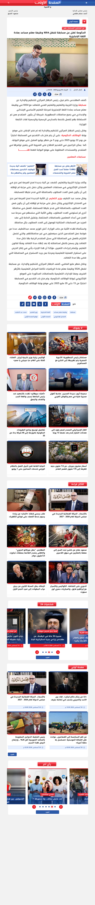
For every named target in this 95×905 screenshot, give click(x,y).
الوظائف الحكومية (71, 135)
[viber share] (35, 94)
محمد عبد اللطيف (21, 312)
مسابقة (82, 105)
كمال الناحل (78, 89)
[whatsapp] (30, 297)
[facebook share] (49, 94)
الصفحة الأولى (45, 316)
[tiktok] (22, 304)
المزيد (47, 657)
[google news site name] (45, 304)
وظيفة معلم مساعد (60, 312)
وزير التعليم (55, 198)
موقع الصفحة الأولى (31, 316)
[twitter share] (44, 94)
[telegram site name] (34, 304)
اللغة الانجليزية (45, 312)
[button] (58, 652)
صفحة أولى (73, 21)
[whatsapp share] (40, 94)
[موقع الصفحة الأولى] (47, 3)
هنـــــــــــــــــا (24, 150)
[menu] (86, 2)
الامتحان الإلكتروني (60, 316)
